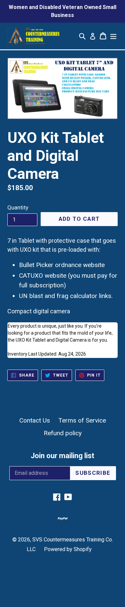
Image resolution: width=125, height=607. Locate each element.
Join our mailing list (62, 456)
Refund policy (63, 433)
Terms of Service (82, 420)
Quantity (17, 207)
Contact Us (34, 420)
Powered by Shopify (68, 549)
